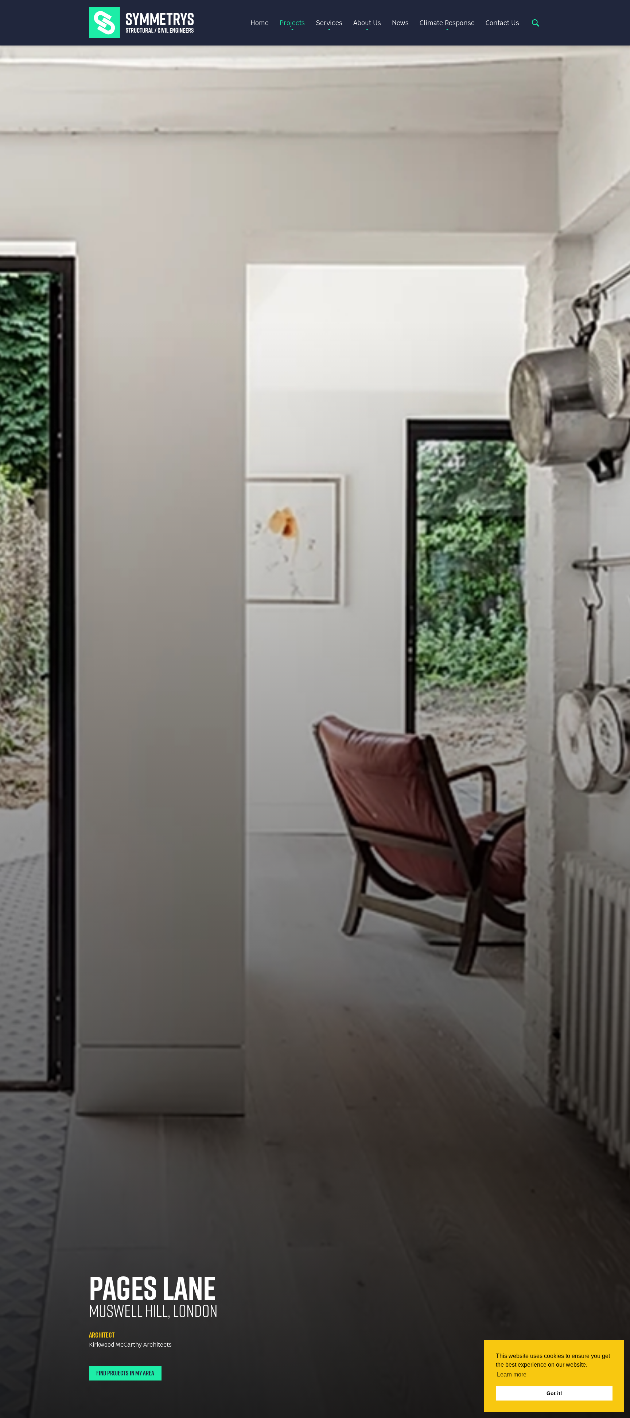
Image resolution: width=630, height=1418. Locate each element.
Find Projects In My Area (125, 1373)
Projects (292, 23)
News (400, 23)
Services (329, 23)
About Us (367, 23)
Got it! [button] (554, 1393)
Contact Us (502, 23)
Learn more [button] (511, 1374)
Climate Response (447, 23)
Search (535, 22)
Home (259, 23)
